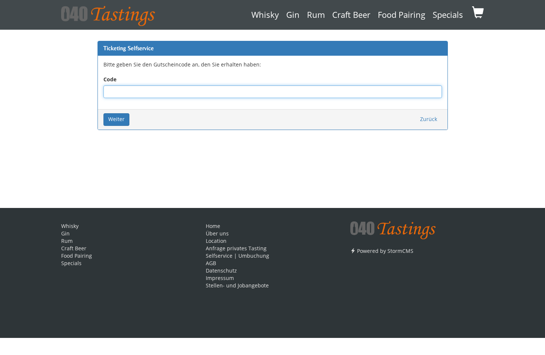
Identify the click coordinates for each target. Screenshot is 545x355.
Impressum (220, 278)
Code (109, 79)
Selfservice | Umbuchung (237, 256)
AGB (211, 263)
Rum (316, 16)
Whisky (265, 16)
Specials (448, 16)
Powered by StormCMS (384, 251)
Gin (293, 16)
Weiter (116, 119)
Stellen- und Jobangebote (237, 286)
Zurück (428, 119)
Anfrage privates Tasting (236, 248)
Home (213, 226)
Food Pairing (401, 16)
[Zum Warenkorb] (478, 15)
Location (216, 241)
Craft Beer (351, 16)
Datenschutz (221, 271)
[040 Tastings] (108, 13)
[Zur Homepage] (393, 227)
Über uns (217, 234)
